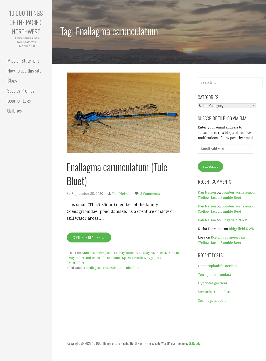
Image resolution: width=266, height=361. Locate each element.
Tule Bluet (131, 267)
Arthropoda (104, 252)
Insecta (161, 252)
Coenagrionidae (125, 252)
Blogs (12, 80)
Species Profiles (20, 90)
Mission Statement (23, 60)
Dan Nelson (121, 194)
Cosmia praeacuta (212, 301)
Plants (116, 257)
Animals (88, 252)
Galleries (14, 110)
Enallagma (146, 252)
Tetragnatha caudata (214, 275)
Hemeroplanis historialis (217, 266)
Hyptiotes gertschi (212, 283)
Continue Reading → (89, 237)
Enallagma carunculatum (104, 267)
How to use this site (24, 70)
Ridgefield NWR (234, 220)
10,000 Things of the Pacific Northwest (26, 22)
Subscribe (210, 166)
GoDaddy (194, 343)
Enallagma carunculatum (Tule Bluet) (117, 173)
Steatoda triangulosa (214, 292)
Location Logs (19, 100)
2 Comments (150, 194)
